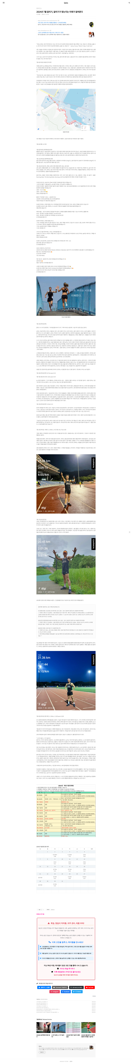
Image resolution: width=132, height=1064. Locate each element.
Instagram (55, 992)
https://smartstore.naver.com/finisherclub (47, 20)
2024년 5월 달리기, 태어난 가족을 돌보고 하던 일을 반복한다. (47, 1012)
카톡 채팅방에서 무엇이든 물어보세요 (67, 972)
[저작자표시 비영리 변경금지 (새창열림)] (53, 909)
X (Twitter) (78, 992)
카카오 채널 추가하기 (67, 969)
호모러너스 (38, 999)
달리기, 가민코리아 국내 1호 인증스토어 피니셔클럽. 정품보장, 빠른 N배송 (55, 24)
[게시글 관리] (43, 910)
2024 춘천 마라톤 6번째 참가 (41, 1003)
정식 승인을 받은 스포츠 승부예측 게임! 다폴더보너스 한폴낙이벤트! (53, 34)
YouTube (90, 987)
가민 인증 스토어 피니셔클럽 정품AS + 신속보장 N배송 (52, 22)
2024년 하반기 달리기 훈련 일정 (42, 1007)
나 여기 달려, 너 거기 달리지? (41, 1001)
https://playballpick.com (43, 30)
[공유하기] (41, 910)
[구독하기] (130, 532)
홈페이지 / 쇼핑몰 (45, 987)
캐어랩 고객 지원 (40, 914)
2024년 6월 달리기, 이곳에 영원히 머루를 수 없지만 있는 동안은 (47, 1009)
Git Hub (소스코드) (77, 987)
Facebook (66, 992)
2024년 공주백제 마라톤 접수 (41, 1004)
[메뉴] (3, 2)
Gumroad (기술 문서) (61, 987)
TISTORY (66, 1061)
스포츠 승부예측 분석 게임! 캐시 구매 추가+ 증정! (51, 32)
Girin (66, 3)
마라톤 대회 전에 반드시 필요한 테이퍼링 (43, 1010)
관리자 (71, 1061)
